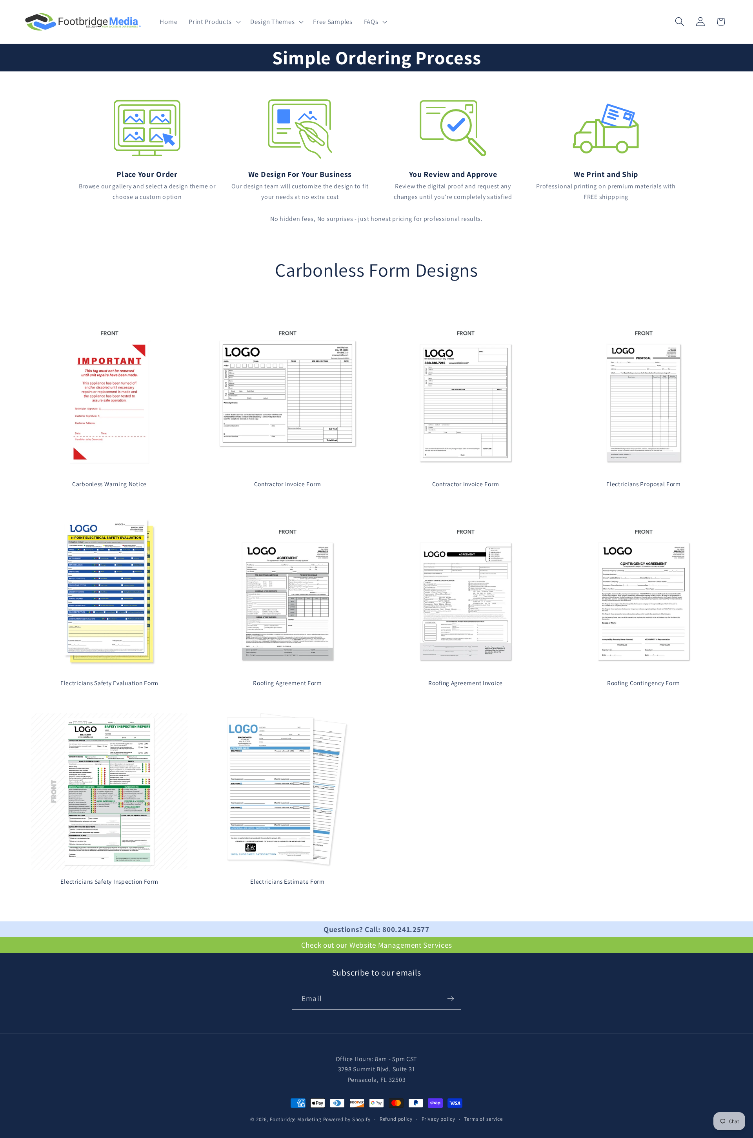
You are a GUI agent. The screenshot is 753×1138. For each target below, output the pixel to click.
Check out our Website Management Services (376, 945)
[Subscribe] (450, 999)
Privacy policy (438, 1119)
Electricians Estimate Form (287, 881)
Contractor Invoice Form (287, 484)
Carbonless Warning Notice (109, 484)
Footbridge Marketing (296, 1119)
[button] (214, 22)
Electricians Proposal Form (643, 484)
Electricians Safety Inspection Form (109, 881)
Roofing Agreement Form (287, 683)
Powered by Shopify (347, 1119)
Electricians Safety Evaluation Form (109, 683)
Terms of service (483, 1119)
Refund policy (396, 1119)
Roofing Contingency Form (643, 683)
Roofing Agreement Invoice (465, 683)
